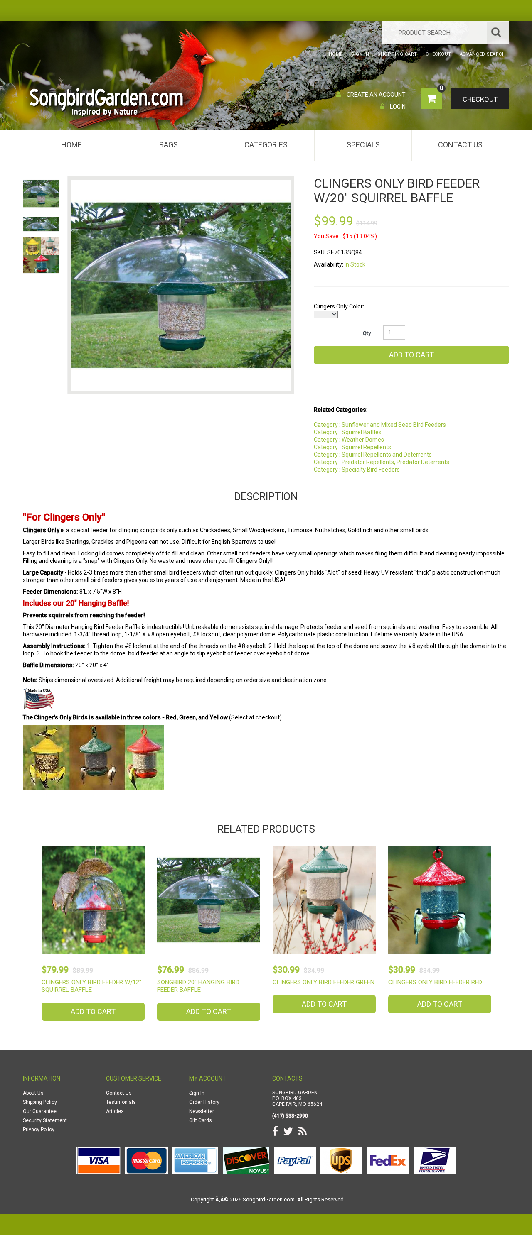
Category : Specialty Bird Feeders (357, 469)
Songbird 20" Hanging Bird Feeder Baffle (198, 985)
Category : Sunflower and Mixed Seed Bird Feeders (380, 424)
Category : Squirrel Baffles (348, 432)
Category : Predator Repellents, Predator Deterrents (381, 462)
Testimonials (121, 1102)
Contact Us (460, 144)
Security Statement (45, 1120)
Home (71, 144)
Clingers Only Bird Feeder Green (323, 982)
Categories (266, 144)
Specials (363, 144)
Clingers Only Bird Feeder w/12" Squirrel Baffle (91, 985)
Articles (115, 1111)
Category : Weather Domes (349, 439)
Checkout (480, 99)
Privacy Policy (38, 1129)
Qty (367, 333)
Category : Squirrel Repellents (352, 447)
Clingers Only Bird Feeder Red (435, 982)
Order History (204, 1102)
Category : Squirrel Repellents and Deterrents (373, 454)
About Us (33, 1093)
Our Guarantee (40, 1111)
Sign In (196, 1093)
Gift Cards (200, 1120)
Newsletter (201, 1111)
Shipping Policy (40, 1102)
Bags (168, 144)
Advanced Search (483, 54)
